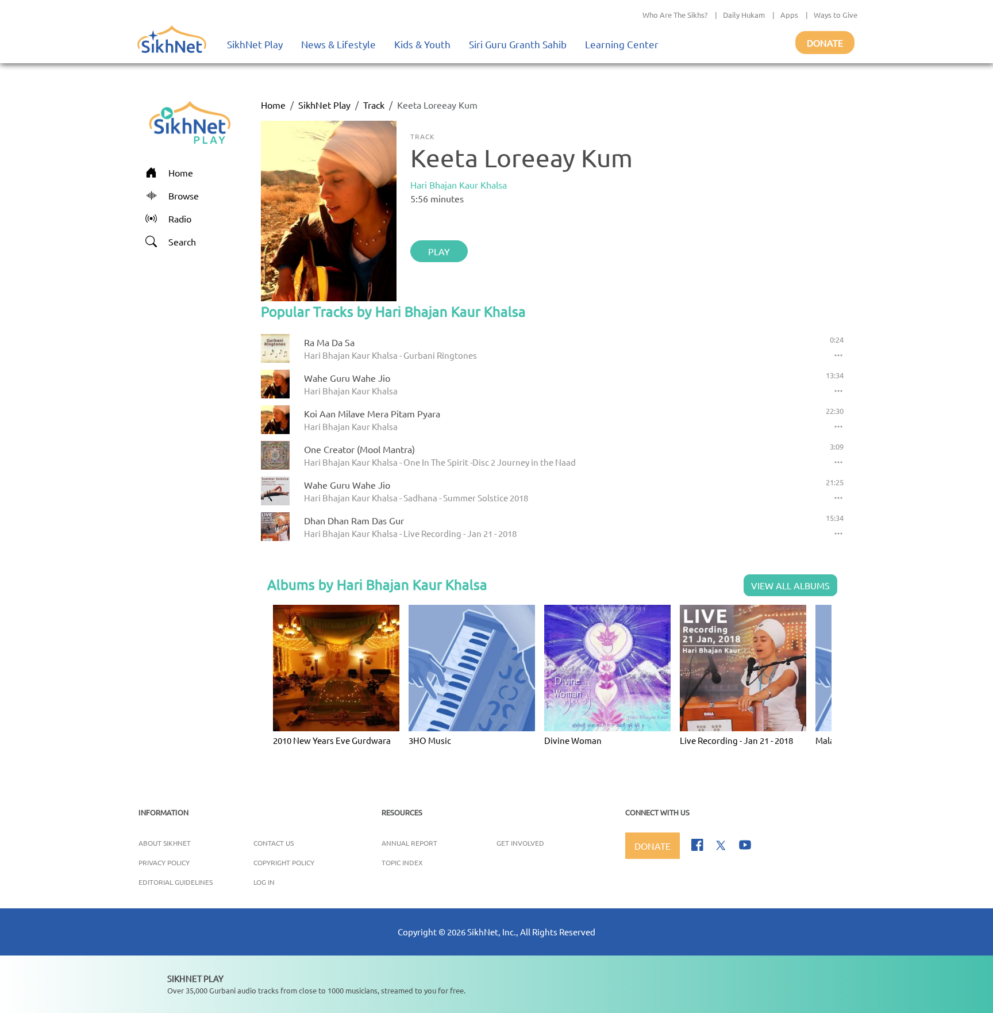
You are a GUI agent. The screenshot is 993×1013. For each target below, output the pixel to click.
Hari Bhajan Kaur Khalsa (458, 184)
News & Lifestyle (338, 44)
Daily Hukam (744, 15)
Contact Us (273, 842)
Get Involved (520, 842)
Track (373, 104)
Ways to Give (835, 15)
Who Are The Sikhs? (674, 15)
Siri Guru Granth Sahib (518, 44)
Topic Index (402, 862)
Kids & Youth (422, 44)
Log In (264, 882)
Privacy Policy (164, 862)
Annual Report (409, 842)
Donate (825, 42)
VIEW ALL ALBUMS (790, 585)
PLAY (439, 251)
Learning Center (622, 44)
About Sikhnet (164, 842)
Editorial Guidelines (175, 882)
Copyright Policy (283, 862)
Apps (789, 15)
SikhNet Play (255, 44)
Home (273, 104)
